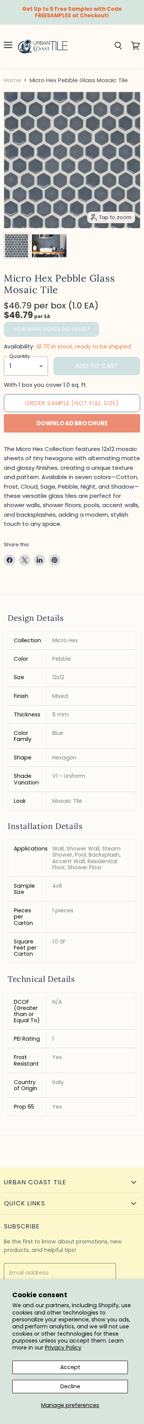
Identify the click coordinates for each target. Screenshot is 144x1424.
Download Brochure (72, 423)
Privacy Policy (63, 1347)
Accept (70, 1367)
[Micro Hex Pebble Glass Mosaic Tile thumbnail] (16, 246)
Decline (70, 1386)
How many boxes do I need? (51, 329)
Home (12, 80)
